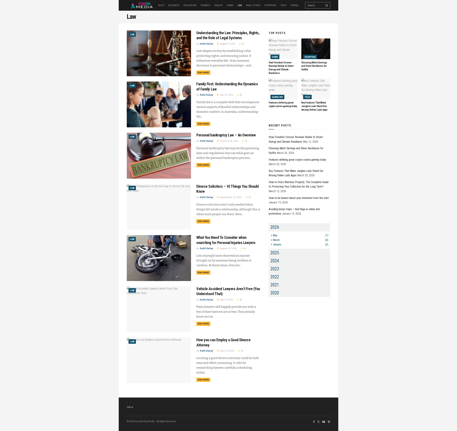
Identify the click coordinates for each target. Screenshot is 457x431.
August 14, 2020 (228, 248)
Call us (130, 407)
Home (230, 5)
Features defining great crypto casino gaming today (297, 159)
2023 (274, 268)
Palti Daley (206, 43)
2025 (274, 252)
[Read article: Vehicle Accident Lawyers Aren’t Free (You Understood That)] (159, 309)
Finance (205, 5)
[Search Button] (327, 5)
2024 (274, 260)
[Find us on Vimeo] (328, 422)
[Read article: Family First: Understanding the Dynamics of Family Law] (159, 104)
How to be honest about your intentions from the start (299, 198)
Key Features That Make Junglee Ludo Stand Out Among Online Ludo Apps (314, 106)
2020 (274, 292)
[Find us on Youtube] (323, 422)
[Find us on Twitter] (318, 422)
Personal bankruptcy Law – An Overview (226, 135)
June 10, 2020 (226, 350)
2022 (274, 276)
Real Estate (253, 5)
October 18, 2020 (228, 141)
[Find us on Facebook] (314, 422)
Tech (283, 5)
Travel (294, 5)
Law (239, 5)
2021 (274, 284)
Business (174, 5)
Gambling (277, 97)
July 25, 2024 (226, 95)
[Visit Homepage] (140, 5)
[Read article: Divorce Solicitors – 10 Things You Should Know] (159, 207)
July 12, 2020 (226, 299)
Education (190, 5)
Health (218, 5)
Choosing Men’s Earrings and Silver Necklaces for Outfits (314, 66)
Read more (204, 72)
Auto (161, 5)
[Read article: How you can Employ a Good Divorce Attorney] (159, 360)
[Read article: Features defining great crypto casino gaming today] (283, 89)
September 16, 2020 (230, 197)
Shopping (270, 5)
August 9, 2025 (227, 43)
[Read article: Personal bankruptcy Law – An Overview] (159, 155)
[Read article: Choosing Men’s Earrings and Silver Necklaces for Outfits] (315, 48)
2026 (274, 227)
